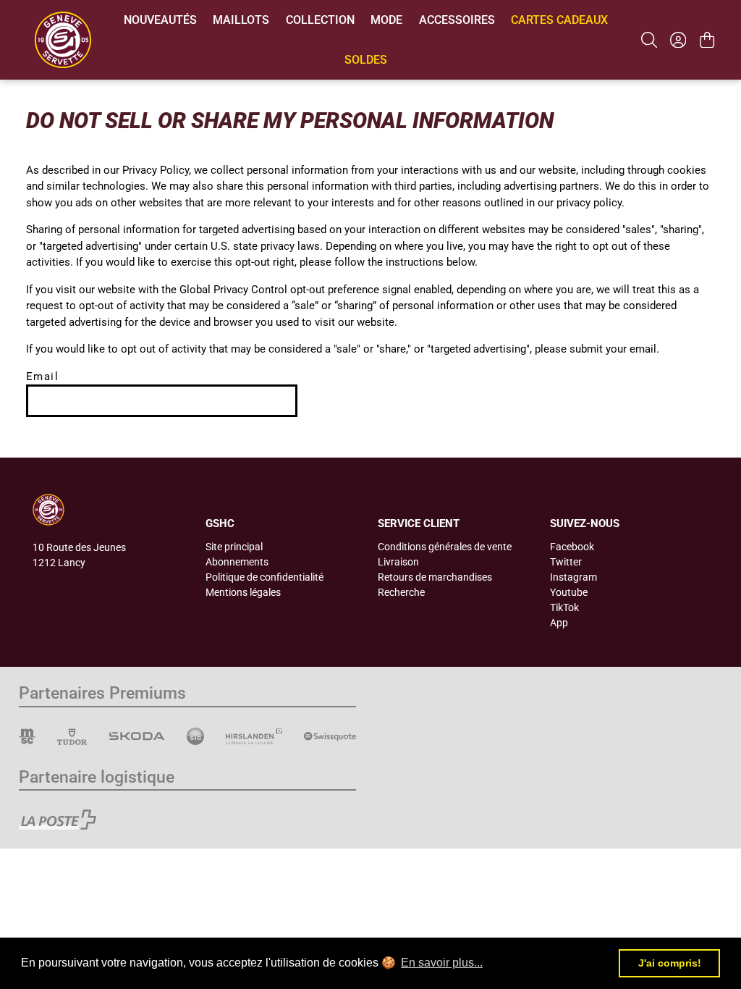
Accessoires (457, 20)
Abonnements (237, 562)
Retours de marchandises (435, 577)
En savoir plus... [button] (442, 962)
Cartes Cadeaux (559, 20)
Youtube (569, 592)
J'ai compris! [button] (669, 963)
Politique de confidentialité (264, 577)
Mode (386, 20)
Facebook (572, 546)
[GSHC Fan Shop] (63, 40)
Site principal (234, 546)
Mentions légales (243, 592)
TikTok (564, 607)
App (559, 622)
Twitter (566, 562)
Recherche (401, 592)
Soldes (365, 60)
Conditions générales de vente (445, 546)
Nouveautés (160, 20)
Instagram (573, 577)
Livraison (398, 562)
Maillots (241, 20)
